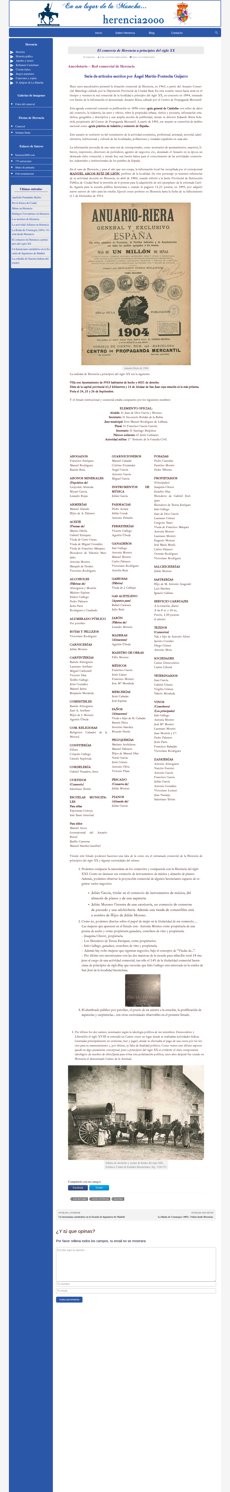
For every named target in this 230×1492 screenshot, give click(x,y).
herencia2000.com (25, 155)
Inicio (98, 33)
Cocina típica (23, 69)
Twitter (99, 1187)
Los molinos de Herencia (25, 219)
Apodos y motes (25, 60)
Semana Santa (22, 132)
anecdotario (80, 1199)
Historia (20, 52)
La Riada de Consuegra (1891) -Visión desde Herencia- (185, 1215)
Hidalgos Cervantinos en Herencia (30, 214)
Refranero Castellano (27, 65)
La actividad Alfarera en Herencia (30, 224)
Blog (151, 33)
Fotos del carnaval (25, 104)
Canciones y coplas (26, 78)
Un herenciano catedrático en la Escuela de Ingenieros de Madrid (92, 1215)
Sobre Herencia (125, 33)
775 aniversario (23, 161)
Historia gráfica (24, 56)
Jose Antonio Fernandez (113, 57)
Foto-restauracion (24, 173)
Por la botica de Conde (24, 203)
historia (118, 1199)
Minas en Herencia (22, 208)
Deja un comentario (143, 57)
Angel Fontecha (100, 1199)
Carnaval (20, 126)
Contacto (177, 33)
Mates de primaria (24, 167)
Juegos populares (25, 74)
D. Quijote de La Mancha (29, 82)
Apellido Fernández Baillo (26, 197)
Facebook (78, 1187)
